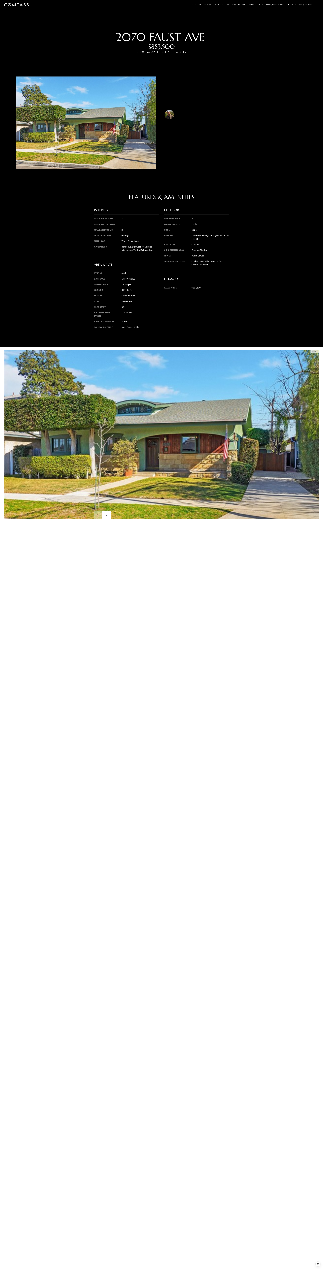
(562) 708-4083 (305, 5)
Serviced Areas (256, 5)
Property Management (236, 5)
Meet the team (205, 5)
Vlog (194, 5)
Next (106, 515)
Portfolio (219, 5)
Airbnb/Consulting (274, 5)
